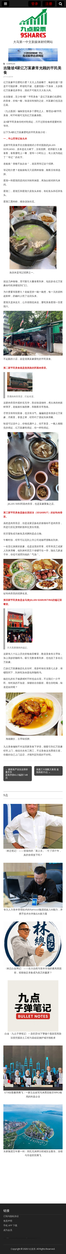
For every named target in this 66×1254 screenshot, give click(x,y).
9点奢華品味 (10, 64)
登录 (34, 3)
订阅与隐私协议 (11, 1216)
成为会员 (7, 1230)
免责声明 (7, 1220)
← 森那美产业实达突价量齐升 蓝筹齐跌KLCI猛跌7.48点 (16, 773)
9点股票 (32, 1248)
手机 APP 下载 (10, 1225)
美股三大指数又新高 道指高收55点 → (47, 771)
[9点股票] (33, 23)
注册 (49, 3)
